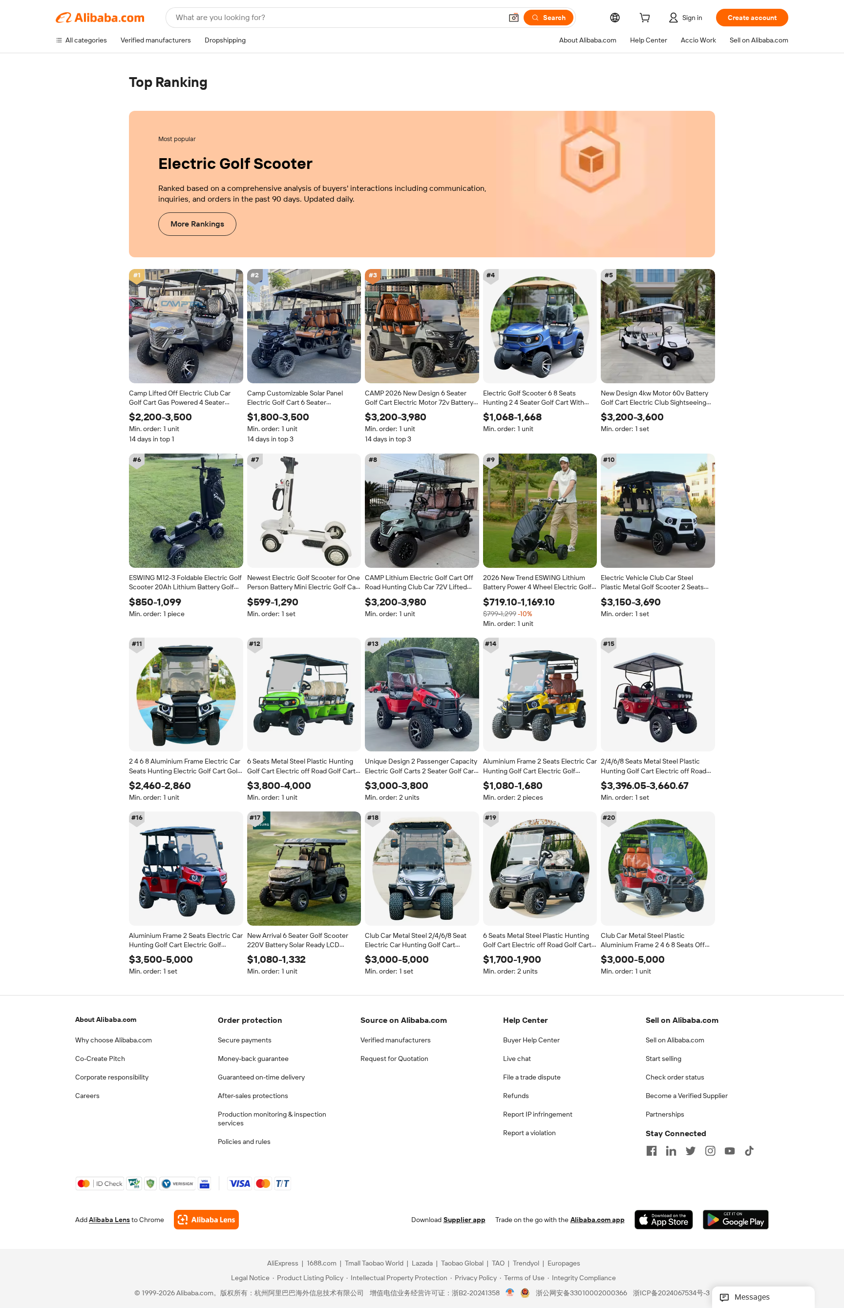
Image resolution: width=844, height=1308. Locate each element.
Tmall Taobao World (374, 1263)
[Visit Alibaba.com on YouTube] (730, 1151)
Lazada (422, 1263)
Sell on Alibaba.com (675, 1040)
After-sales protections (253, 1096)
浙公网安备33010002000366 (581, 1293)
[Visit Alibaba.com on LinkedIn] (671, 1151)
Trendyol (526, 1263)
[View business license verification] (510, 1293)
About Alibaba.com (105, 1019)
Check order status (675, 1077)
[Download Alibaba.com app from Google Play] (736, 1220)
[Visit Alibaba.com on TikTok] (749, 1151)
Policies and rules (244, 1141)
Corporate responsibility (111, 1077)
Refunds (516, 1096)
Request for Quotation (394, 1058)
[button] (514, 17)
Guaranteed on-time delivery (261, 1077)
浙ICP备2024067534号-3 (671, 1293)
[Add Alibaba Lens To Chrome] (206, 1220)
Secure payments (245, 1040)
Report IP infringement (537, 1114)
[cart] (646, 19)
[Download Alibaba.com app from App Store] (663, 1220)
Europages (564, 1263)
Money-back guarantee (253, 1058)
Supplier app (464, 1220)
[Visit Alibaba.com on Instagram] (710, 1151)
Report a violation (529, 1133)
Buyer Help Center (531, 1040)
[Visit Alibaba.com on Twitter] (690, 1151)
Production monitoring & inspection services (272, 1118)
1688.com (322, 1263)
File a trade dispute (532, 1077)
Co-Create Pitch (100, 1058)
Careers (87, 1096)
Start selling (663, 1058)
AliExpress (282, 1263)
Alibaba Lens (109, 1220)
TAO (498, 1263)
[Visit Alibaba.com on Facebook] (651, 1151)
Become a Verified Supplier (687, 1096)
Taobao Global (462, 1263)
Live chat (517, 1058)
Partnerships (665, 1114)
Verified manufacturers (395, 1040)
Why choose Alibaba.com (113, 1040)
